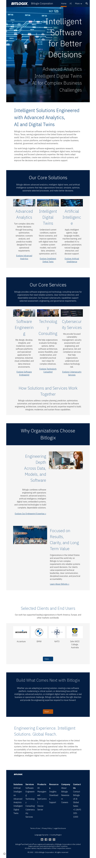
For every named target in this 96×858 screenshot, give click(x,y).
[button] (87, 3)
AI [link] (71, 3)
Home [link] (63, 3)
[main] (48, 39)
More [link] (77, 3)
